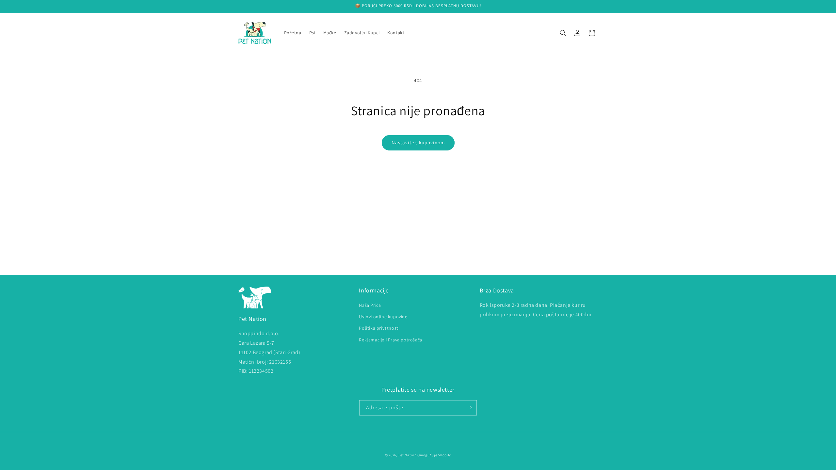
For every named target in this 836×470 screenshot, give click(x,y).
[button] (563, 33)
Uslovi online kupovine (383, 317)
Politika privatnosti (379, 328)
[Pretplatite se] (469, 407)
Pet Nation (407, 455)
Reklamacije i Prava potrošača (390, 340)
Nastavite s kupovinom (418, 142)
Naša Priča (370, 305)
